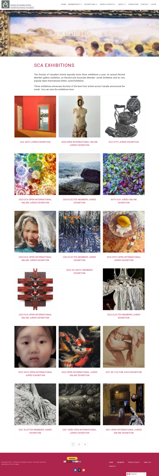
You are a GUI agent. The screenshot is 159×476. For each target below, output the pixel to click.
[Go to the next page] (85, 444)
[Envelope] (83, 470)
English (133, 474)
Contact (112, 466)
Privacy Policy (134, 462)
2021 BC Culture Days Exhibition (124, 372)
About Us (147, 462)
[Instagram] (79, 470)
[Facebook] (75, 470)
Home (111, 462)
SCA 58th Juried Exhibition (35, 142)
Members (120, 462)
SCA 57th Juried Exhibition (124, 142)
